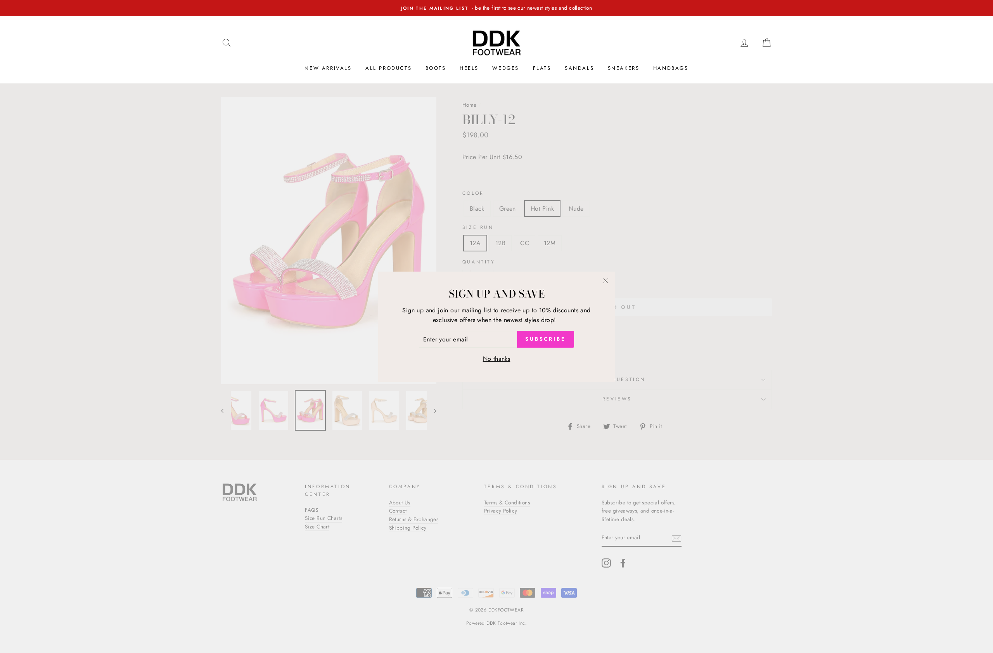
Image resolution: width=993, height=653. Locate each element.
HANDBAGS (671, 68)
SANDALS (579, 68)
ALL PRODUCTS (388, 68)
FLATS (542, 68)
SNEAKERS (624, 68)
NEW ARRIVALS (327, 68)
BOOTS (436, 68)
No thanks (496, 358)
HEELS (469, 68)
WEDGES (505, 68)
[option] (496, 8)
